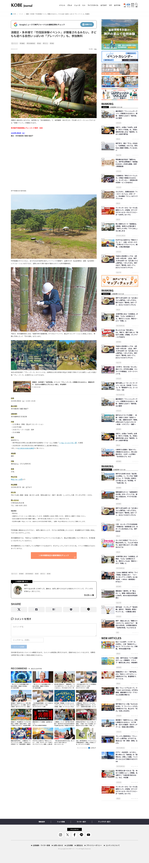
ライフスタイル (93, 5)
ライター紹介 (81, 822)
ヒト (83, 5)
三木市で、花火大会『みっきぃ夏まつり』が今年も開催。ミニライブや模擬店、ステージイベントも (126, 370)
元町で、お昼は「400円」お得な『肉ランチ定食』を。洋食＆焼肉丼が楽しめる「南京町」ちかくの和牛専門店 (126, 130)
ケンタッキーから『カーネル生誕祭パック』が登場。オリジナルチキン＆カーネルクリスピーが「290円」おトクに (126, 211)
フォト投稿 (61, 822)
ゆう (95, 49)
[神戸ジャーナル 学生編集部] (119, 100)
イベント (62, 5)
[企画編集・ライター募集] (119, 75)
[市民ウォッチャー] (119, 87)
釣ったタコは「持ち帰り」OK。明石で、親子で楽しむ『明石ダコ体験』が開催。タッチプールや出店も (127, 333)
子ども (46, 43)
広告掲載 (70, 845)
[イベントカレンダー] (119, 62)
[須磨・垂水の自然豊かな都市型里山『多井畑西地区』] (119, 50)
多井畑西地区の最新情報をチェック (54, 555)
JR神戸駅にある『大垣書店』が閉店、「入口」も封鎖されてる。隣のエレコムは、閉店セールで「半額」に (127, 317)
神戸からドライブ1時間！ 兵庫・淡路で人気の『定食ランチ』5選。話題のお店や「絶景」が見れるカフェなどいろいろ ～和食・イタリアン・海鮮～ (127, 419)
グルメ (69, 5)
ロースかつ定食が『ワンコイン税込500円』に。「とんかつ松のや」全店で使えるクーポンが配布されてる (127, 543)
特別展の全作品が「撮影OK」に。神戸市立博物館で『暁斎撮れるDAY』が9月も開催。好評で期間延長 (126, 162)
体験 (52, 43)
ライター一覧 (89, 595)
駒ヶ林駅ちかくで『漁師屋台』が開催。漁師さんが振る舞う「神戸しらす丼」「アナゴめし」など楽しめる (127, 227)
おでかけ (104, 5)
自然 (40, 43)
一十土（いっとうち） (67, 443)
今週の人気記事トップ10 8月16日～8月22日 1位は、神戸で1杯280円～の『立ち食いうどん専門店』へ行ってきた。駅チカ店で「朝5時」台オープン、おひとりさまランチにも (127, 262)
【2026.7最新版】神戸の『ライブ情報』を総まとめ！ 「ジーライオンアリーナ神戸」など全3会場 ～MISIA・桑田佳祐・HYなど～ (127, 577)
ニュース (77, 5)
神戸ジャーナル (73, 849)
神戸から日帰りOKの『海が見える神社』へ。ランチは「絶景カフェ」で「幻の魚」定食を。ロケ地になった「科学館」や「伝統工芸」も (126, 478)
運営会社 (79, 845)
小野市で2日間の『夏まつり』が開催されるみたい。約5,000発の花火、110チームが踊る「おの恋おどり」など (126, 453)
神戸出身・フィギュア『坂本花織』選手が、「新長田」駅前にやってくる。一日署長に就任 (126, 609)
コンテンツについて (113, 845)
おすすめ (117, 5)
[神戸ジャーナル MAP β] (119, 287)
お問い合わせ (58, 845)
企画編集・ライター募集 (41, 845)
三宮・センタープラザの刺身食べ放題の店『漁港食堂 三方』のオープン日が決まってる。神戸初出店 (127, 527)
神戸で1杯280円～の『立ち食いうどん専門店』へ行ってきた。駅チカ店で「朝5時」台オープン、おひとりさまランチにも (127, 301)
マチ (110, 5)
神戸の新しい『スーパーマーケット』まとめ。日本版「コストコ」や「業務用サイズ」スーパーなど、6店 (126, 386)
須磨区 (23, 43)
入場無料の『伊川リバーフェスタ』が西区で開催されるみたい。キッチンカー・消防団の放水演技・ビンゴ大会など (126, 179)
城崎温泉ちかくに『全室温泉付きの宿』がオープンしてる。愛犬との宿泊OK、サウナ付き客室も (126, 495)
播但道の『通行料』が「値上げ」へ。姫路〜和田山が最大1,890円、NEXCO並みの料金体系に (126, 594)
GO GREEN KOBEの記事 (25, 448)
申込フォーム (15, 479)
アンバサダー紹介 (104, 822)
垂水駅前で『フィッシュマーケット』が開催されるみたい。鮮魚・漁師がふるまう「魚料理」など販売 (126, 114)
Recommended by (82, 748)
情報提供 (42, 822)
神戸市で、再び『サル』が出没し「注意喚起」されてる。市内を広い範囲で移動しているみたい (126, 146)
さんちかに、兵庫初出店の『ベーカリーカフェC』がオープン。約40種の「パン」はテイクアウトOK (127, 195)
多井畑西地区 (31, 43)
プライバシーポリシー (94, 845)
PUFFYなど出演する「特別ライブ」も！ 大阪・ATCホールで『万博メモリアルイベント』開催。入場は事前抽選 (127, 243)
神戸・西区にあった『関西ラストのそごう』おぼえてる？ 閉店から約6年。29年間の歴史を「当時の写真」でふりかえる (126, 624)
